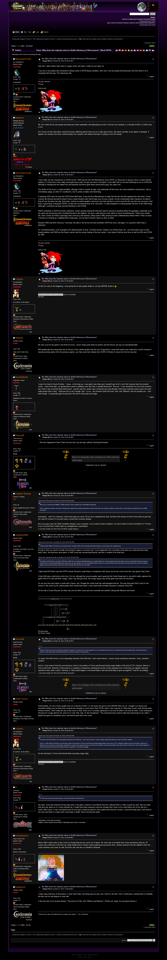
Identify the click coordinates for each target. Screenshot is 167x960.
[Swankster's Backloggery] (14, 95)
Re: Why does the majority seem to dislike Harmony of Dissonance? (69, 59)
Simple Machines (93, 955)
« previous (147, 43)
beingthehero (22, 836)
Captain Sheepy (23, 494)
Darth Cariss (21, 699)
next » (153, 43)
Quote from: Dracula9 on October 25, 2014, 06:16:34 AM (56, 500)
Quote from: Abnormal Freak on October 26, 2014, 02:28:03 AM (58, 557)
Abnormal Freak (23, 59)
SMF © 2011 (83, 955)
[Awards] (17, 95)
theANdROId (21, 377)
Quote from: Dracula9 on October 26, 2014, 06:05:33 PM (56, 735)
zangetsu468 (21, 535)
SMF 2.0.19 (74, 955)
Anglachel (20, 887)
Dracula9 (19, 435)
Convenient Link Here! (147, 21)
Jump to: (124, 940)
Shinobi (19, 338)
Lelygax (19, 279)
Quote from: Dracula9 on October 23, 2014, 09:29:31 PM (56, 542)
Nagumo (19, 118)
